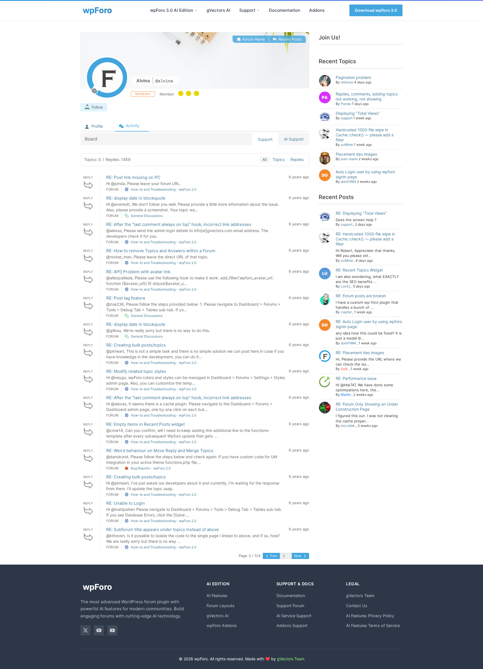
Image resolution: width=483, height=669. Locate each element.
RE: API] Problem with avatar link (138, 271)
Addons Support (291, 625)
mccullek (348, 426)
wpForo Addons (222, 625)
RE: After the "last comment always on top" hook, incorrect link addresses (178, 224)
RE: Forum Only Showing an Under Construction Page (367, 406)
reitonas (347, 82)
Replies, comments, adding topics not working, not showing (366, 96)
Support (247, 10)
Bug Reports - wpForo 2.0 (151, 468)
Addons (317, 10)
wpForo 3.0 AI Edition (171, 10)
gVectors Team (360, 595)
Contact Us (356, 605)
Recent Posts (289, 39)
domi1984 (348, 181)
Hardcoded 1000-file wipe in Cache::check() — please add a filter (365, 134)
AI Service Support (293, 615)
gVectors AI (218, 10)
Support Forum (290, 605)
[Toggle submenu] (196, 10)
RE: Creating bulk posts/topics (136, 345)
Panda (346, 104)
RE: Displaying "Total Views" (361, 213)
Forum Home (253, 39)
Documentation (284, 10)
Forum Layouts (221, 605)
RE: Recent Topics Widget (359, 270)
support (346, 118)
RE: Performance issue (356, 378)
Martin (346, 394)
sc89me (347, 144)
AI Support (294, 139)
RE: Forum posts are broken (361, 295)
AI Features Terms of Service (373, 625)
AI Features (217, 595)
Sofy (344, 369)
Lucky (346, 286)
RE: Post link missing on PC (133, 177)
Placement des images (356, 154)
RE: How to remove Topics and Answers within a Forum (160, 250)
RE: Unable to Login (125, 503)
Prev (273, 556)
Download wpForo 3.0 (376, 10)
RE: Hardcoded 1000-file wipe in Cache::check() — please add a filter (365, 238)
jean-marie (349, 159)
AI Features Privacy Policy (370, 615)
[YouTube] (99, 630)
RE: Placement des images (360, 352)
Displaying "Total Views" (358, 113)
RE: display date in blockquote (135, 198)
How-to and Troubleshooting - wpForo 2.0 (163, 189)
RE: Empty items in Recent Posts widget (145, 424)
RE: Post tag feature (125, 298)
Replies (297, 159)
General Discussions (147, 216)
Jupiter (346, 312)
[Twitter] (85, 630)
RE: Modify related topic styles (136, 371)
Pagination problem (353, 77)
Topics (279, 159)
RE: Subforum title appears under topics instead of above (162, 529)
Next (298, 556)
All (264, 159)
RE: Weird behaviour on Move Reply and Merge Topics (159, 450)
